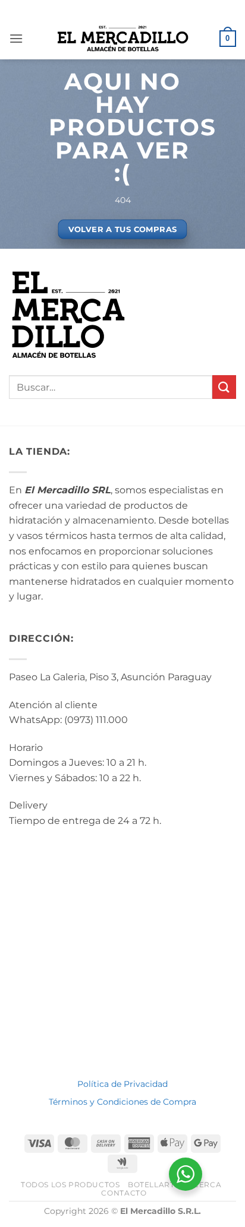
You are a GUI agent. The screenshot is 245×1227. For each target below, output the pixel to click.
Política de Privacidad (122, 1084)
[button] (16, 38)
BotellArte (154, 1184)
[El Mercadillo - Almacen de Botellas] (122, 39)
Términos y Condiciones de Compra (122, 1101)
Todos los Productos (70, 1184)
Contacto (123, 1192)
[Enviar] (224, 386)
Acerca (205, 1184)
